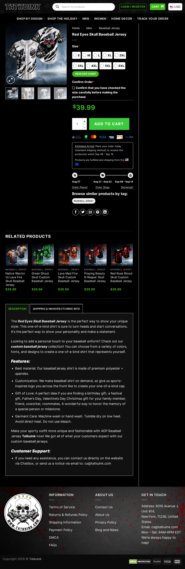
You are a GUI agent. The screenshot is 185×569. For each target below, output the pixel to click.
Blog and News (106, 530)
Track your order (152, 18)
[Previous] (11, 54)
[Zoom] (11, 80)
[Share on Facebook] (75, 212)
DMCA (54, 537)
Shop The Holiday (62, 18)
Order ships (103, 187)
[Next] (61, 54)
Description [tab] (17, 308)
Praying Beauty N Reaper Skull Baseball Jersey (95, 277)
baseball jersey (84, 201)
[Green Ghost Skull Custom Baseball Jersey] (43, 255)
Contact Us (104, 507)
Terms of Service (62, 507)
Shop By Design (30, 18)
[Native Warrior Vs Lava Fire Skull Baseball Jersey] (17, 255)
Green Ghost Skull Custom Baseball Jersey (42, 277)
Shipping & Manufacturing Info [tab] (56, 308)
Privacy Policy (105, 522)
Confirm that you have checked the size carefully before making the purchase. (99, 92)
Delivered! (127, 187)
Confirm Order (83, 82)
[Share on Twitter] (83, 212)
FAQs (53, 545)
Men (85, 18)
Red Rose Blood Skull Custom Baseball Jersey (121, 277)
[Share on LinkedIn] (105, 212)
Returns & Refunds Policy (68, 515)
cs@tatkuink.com (98, 463)
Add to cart (109, 124)
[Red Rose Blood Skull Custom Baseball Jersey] (122, 255)
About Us (102, 515)
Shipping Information (65, 522)
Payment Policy (60, 530)
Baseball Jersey (109, 28)
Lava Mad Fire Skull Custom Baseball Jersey (68, 277)
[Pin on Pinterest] (97, 212)
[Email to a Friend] (90, 212)
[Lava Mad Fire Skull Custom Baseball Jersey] (69, 255)
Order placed (80, 187)
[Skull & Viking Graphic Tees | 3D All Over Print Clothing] (23, 7)
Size (76, 46)
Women (100, 18)
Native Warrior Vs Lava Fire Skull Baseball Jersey (15, 279)
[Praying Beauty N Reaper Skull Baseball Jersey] (96, 255)
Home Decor (121, 18)
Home (76, 28)
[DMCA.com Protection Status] (140, 561)
